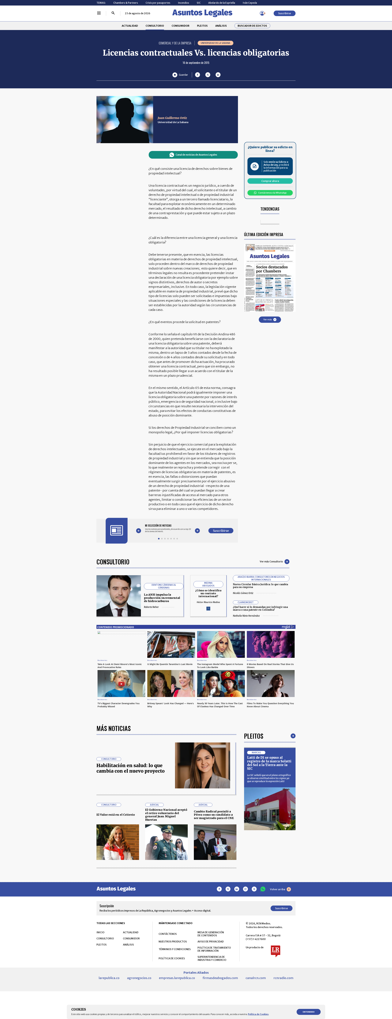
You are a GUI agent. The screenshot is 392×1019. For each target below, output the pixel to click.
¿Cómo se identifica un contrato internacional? (208, 593)
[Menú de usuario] (262, 13)
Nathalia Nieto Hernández (246, 615)
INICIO (100, 932)
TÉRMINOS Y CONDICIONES (175, 949)
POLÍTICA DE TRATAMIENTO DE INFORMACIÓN (214, 949)
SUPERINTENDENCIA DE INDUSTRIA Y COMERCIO (212, 958)
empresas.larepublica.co (177, 978)
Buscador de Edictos (252, 25)
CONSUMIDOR (180, 25)
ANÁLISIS (221, 25)
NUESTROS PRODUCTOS (173, 941)
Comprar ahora (270, 181)
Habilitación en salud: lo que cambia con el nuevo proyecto (130, 768)
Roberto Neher (151, 607)
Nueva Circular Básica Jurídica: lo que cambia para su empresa (260, 586)
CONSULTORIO (155, 25)
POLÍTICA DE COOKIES (172, 958)
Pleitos (253, 735)
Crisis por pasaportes (158, 2)
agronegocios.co (139, 978)
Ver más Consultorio (271, 561)
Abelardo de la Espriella (221, 2)
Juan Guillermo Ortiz (172, 118)
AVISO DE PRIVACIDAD (211, 941)
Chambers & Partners (125, 2)
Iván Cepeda (250, 2)
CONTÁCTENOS (168, 933)
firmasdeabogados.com (220, 978)
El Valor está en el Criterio (115, 814)
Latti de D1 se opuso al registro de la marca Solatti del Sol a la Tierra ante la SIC (269, 763)
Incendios (183, 2)
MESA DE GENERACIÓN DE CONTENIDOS (211, 934)
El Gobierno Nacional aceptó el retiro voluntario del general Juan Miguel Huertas (166, 814)
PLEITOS (202, 25)
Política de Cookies (258, 1014)
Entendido (309, 1012)
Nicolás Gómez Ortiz (243, 593)
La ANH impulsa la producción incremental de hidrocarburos (162, 598)
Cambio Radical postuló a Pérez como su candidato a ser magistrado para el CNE (214, 815)
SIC (199, 2)
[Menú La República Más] (98, 13)
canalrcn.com (256, 978)
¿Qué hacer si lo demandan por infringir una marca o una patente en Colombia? (260, 608)
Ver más (267, 319)
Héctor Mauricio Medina (208, 602)
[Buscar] (113, 13)
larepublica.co (109, 978)
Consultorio (112, 561)
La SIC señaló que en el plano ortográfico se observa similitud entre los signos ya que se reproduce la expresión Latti (269, 778)
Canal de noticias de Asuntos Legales (196, 154)
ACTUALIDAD (130, 25)
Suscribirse (284, 13)
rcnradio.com (283, 978)
